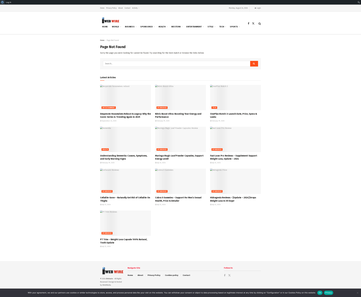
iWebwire (109, 279)
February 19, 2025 (162, 121)
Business (130, 27)
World (115, 27)
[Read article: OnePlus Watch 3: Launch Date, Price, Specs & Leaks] (235, 97)
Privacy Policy (111, 8)
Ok (320, 293)
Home (102, 8)
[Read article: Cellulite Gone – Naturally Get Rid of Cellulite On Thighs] (125, 181)
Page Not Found (113, 40)
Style (210, 27)
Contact (127, 8)
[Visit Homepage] (109, 20)
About (120, 8)
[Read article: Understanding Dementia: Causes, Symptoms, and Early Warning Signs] (125, 139)
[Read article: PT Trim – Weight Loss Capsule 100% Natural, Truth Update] (125, 223)
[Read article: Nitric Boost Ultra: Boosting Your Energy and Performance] (180, 97)
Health (162, 27)
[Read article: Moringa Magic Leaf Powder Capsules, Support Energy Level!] (180, 139)
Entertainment (194, 27)
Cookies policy (171, 275)
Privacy (328, 293)
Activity (135, 8)
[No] (357, 292)
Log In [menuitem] (8, 2)
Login (258, 8)
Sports (234, 27)
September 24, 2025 (108, 121)
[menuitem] (2, 2)
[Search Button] (259, 23)
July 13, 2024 (161, 163)
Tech (221, 27)
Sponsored (146, 27)
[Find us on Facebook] (248, 23)
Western (175, 27)
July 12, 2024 (161, 205)
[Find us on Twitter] (253, 23)
